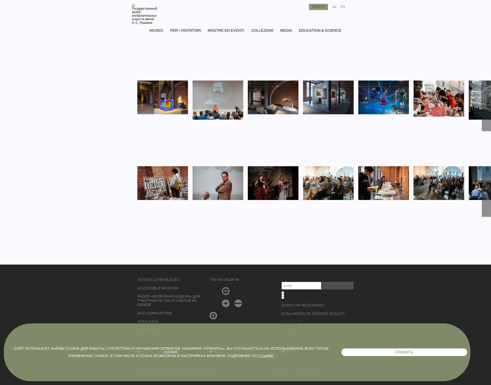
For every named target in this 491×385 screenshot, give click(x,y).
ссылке (266, 356)
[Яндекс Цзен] (226, 303)
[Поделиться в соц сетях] (354, 7)
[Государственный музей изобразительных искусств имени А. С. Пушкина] (144, 22)
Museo (156, 30)
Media (286, 30)
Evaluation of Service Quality (313, 314)
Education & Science (320, 30)
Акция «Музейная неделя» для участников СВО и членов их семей (168, 300)
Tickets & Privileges (158, 280)
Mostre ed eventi (226, 30)
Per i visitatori (185, 30)
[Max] (213, 315)
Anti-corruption (154, 313)
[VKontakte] (226, 291)
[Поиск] (303, 7)
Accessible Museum (157, 288)
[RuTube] (238, 303)
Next (486, 106)
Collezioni (262, 30)
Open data (147, 322)
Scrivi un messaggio (303, 305)
